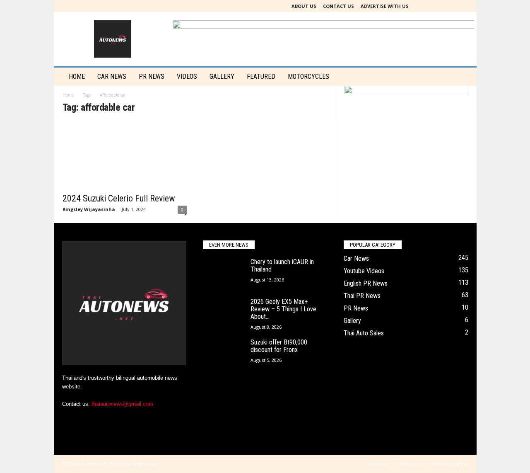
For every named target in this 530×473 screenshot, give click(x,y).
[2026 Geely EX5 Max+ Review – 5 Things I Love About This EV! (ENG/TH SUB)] (223, 313)
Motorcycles (308, 76)
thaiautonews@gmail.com (122, 404)
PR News (151, 76)
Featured (261, 76)
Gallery (222, 76)
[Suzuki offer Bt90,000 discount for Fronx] (223, 354)
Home (77, 76)
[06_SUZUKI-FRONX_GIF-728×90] (406, 93)
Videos (187, 76)
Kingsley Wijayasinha (89, 209)
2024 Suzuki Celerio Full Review (119, 198)
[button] (464, 77)
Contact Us (338, 6)
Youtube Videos (364, 271)
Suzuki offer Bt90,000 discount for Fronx (279, 346)
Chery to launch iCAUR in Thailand (282, 265)
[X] (453, 6)
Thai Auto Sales (364, 333)
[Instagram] (440, 6)
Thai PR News (362, 296)
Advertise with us (385, 6)
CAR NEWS (111, 76)
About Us (304, 6)
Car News (356, 258)
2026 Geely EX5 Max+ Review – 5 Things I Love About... (283, 309)
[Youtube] (465, 6)
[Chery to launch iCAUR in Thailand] (223, 273)
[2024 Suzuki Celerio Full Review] (125, 155)
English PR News (366, 283)
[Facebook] (427, 6)
